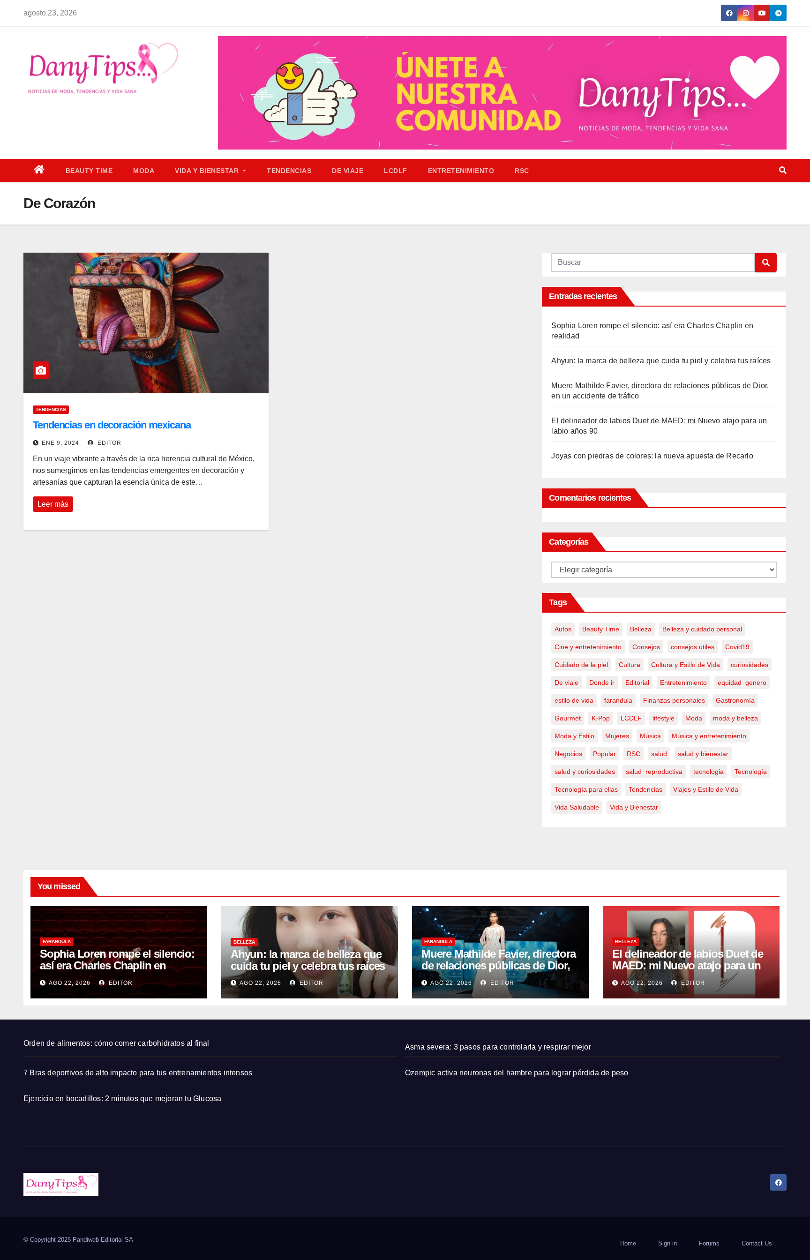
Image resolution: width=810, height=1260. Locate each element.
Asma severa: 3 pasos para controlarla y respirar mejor (498, 1047)
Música (650, 736)
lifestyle (663, 718)
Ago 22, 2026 (69, 983)
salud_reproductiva (654, 771)
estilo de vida (574, 700)
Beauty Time (89, 170)
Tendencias (289, 170)
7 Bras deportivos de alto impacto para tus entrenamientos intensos (137, 1073)
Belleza (641, 629)
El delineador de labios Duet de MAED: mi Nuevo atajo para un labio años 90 (687, 965)
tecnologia (708, 771)
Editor (108, 443)
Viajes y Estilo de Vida (705, 789)
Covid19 (737, 647)
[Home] (39, 170)
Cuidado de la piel (581, 664)
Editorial (637, 682)
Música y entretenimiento (709, 736)
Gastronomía (735, 700)
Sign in (667, 1243)
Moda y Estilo (574, 736)
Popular (604, 754)
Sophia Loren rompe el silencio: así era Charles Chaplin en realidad (117, 965)
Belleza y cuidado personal (702, 629)
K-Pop (601, 718)
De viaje (347, 170)
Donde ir (602, 682)
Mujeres (617, 736)
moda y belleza (735, 718)
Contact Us (757, 1243)
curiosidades (749, 664)
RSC (522, 170)
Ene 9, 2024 (60, 443)
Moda (143, 170)
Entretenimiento (461, 170)
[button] (783, 170)
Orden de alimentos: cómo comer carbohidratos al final (116, 1043)
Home (628, 1243)
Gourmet (568, 718)
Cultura (629, 664)
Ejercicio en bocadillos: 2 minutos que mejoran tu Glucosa (122, 1098)
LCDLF (395, 170)
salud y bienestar (703, 754)
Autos (563, 629)
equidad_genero (742, 682)
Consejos (646, 647)
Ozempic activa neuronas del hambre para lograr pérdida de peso (516, 1073)
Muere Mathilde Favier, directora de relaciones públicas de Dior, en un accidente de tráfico (498, 965)
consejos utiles (692, 647)
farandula (618, 700)
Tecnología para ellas (586, 789)
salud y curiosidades (585, 771)
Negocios (568, 754)
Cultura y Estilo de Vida (685, 664)
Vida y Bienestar (208, 170)
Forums (709, 1243)
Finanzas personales (674, 700)
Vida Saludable (577, 807)
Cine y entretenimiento (588, 647)
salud (659, 754)
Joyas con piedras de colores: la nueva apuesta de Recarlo (652, 456)
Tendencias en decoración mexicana (112, 425)
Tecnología (751, 771)
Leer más (53, 504)
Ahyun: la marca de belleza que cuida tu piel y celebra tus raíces (661, 361)
